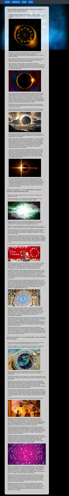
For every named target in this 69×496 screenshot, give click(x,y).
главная (7, 2)
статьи (30, 2)
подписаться (15, 2)
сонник (24, 2)
